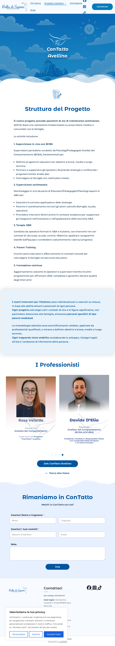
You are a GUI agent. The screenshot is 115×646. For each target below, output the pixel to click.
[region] (36, 623)
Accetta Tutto (54, 634)
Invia (57, 566)
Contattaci (102, 6)
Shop (33, 10)
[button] (65, 3)
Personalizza (18, 634)
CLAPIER (63, 642)
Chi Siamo (35, 3)
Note (14, 544)
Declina (36, 634)
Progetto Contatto (54, 3)
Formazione (76, 3)
